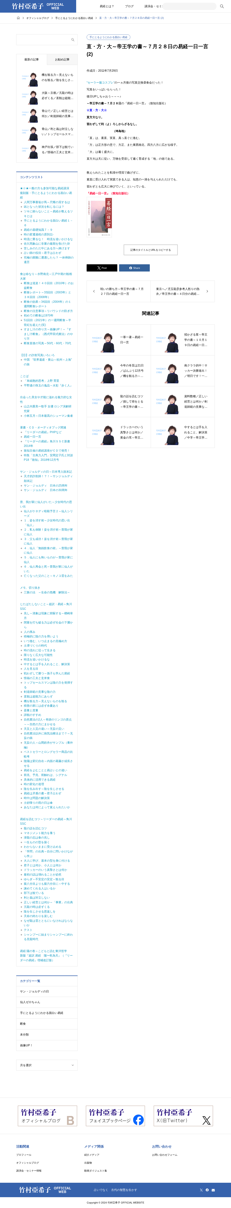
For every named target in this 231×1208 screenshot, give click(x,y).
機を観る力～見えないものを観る (45, 701)
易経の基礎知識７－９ (38, 229)
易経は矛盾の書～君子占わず (42, 793)
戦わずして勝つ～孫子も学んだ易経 (47, 673)
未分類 (24, 1034)
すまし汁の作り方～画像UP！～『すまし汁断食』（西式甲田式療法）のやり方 (48, 334)
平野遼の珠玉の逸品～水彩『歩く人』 (48, 385)
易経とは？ (107, 6)
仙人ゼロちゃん (30, 1002)
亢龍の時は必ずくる (37, 906)
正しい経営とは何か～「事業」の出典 (48, 902)
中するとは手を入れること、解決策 (47, 664)
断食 (23, 1023)
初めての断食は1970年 (38, 315)
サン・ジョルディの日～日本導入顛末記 (46, 471)
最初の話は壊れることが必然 (42, 874)
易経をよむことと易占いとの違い (45, 770)
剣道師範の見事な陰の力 (40, 691)
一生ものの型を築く (37, 842)
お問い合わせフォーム (164, 1154)
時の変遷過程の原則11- (39, 234)
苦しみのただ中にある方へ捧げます (47, 248)
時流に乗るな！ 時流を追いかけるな (48, 239)
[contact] (213, 1190)
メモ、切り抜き (30, 587)
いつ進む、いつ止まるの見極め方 (45, 641)
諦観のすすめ (32, 714)
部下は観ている (34, 892)
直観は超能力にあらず (38, 696)
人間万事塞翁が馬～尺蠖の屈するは (47, 202)
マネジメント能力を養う (40, 833)
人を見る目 (31, 668)
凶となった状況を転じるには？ (44, 206)
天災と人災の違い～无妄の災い (44, 728)
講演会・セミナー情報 (159, 6)
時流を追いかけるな (37, 659)
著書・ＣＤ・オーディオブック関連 (43, 427)
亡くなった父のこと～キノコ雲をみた (48, 575)
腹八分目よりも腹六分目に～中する (47, 883)
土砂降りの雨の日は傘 (38, 802)
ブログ (129, 6)
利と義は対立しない (37, 897)
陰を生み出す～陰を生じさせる (44, 788)
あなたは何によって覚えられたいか (47, 807)
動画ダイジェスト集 (95, 1170)
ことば (24, 376)
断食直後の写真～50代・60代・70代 (47, 343)
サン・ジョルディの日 (34, 991)
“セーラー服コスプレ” (100, 82)
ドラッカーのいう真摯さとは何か (45, 869)
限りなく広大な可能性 (38, 654)
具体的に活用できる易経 (40, 779)
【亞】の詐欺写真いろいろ (37, 355)
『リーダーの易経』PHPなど (43, 432)
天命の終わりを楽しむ (38, 916)
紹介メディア (91, 1154)
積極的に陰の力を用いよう (41, 636)
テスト (28, 929)
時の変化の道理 (34, 784)
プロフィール (23, 1154)
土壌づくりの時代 (35, 645)
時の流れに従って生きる (40, 650)
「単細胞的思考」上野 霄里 (41, 380)
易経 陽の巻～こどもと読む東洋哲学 (43, 951)
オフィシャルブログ (27, 1162)
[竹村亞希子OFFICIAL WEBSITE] (38, 6)
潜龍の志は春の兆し (37, 837)
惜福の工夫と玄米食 (37, 678)
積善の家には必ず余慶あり (41, 705)
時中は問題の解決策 (37, 798)
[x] (201, 1190)
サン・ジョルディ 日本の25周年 (45, 485)
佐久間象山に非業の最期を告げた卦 (47, 243)
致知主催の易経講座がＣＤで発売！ (47, 450)
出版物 (88, 1162)
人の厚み (29, 631)
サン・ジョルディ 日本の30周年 (45, 490)
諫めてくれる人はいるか (40, 888)
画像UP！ (26, 1045)
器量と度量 (31, 710)
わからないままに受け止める (42, 846)
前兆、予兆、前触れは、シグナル (45, 774)
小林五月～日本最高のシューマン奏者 (48, 415)
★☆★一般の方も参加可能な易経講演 (44, 188)
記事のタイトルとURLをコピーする (150, 249)
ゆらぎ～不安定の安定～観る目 (44, 879)
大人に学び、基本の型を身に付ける (47, 860)
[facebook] (207, 1190)
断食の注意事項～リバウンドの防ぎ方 (48, 310)
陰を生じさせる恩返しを (40, 911)
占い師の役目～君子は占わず (42, 252)
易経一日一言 (32, 436)
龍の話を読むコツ (35, 828)
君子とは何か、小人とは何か (42, 865)
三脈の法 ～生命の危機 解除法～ (47, 592)
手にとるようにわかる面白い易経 (108, 37)
